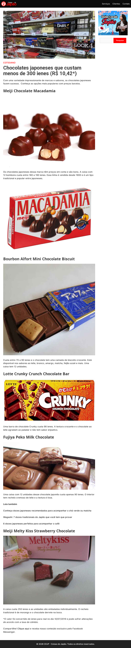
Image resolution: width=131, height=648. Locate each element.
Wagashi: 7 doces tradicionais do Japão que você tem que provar (38, 517)
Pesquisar (120, 40)
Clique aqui (23, 628)
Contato (126, 4)
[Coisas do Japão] (9, 4)
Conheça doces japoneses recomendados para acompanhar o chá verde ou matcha (47, 510)
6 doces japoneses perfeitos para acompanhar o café (31, 523)
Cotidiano (9, 62)
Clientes (116, 4)
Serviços (106, 4)
